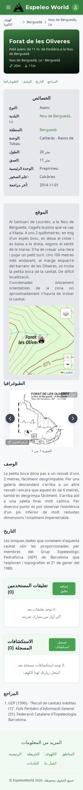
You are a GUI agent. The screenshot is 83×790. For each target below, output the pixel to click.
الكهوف (50, 753)
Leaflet (68, 372)
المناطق (68, 753)
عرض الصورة (19, 442)
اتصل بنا (50, 763)
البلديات (33, 763)
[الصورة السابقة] (10, 418)
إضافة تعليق (64, 588)
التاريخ (40, 81)
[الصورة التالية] (72, 418)
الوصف (27, 81)
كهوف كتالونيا (8, 21)
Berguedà (34, 22)
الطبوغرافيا (11, 81)
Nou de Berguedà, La (62, 21)
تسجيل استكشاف (62, 644)
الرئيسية (15, 753)
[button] (41, 340)
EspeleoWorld (23, 780)
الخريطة (33, 753)
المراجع (52, 81)
